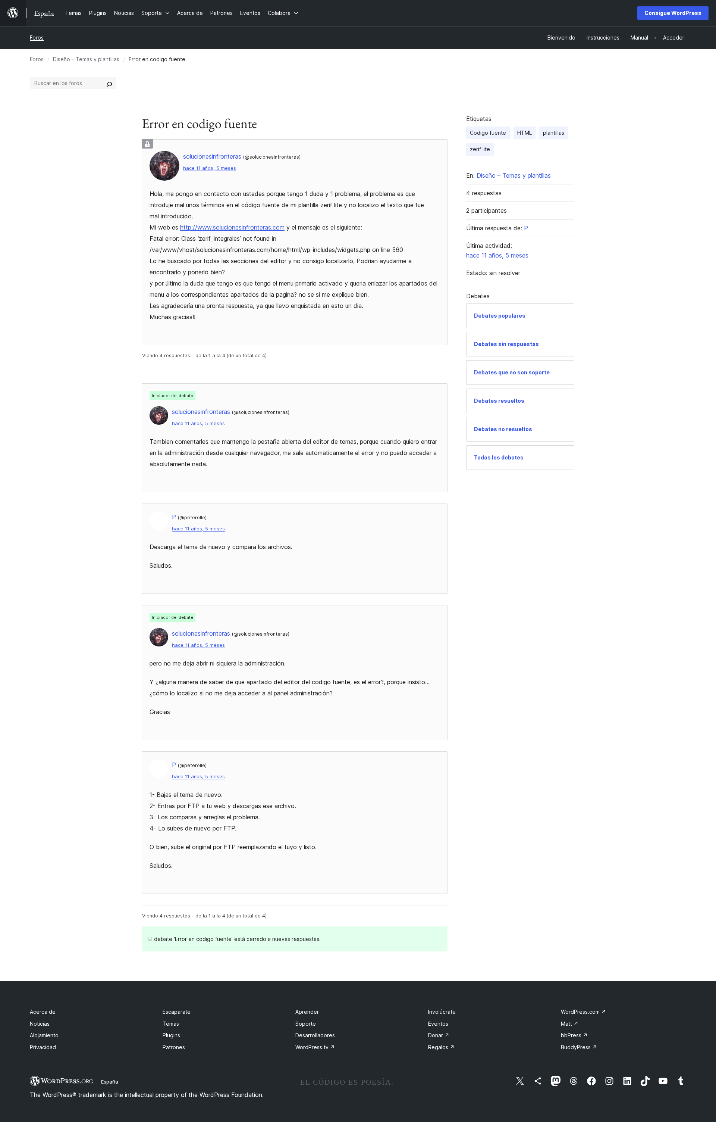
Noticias (40, 1023)
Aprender (307, 1012)
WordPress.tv (315, 1047)
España (109, 1082)
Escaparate (177, 1012)
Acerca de (43, 1012)
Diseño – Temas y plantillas (86, 59)
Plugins (171, 1035)
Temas (171, 1023)
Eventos (438, 1023)
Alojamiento (44, 1035)
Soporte (305, 1023)
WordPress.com (583, 1012)
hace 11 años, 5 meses (209, 168)
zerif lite (480, 149)
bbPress (574, 1035)
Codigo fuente (488, 133)
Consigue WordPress (672, 13)
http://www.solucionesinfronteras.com (232, 227)
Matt (569, 1023)
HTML (524, 133)
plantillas (553, 133)
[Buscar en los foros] (109, 83)
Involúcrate (442, 1012)
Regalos (441, 1047)
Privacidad (43, 1047)
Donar (438, 1035)
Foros (37, 37)
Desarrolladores (315, 1035)
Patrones (174, 1047)
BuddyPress (579, 1047)
